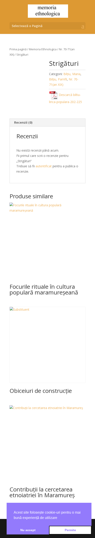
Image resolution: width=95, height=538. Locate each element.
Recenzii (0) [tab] (23, 122)
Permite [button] (70, 530)
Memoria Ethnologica (43, 49)
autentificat (44, 166)
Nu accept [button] (28, 530)
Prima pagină (18, 49)
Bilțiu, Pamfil (58, 79)
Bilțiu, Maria (71, 74)
